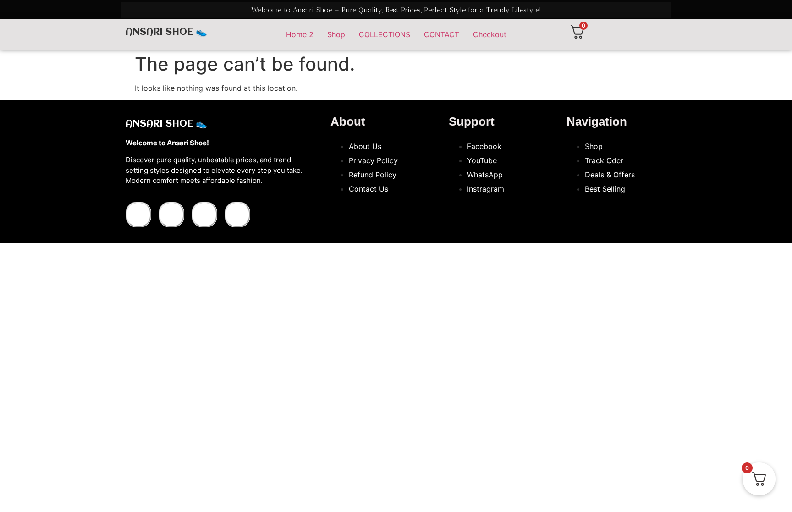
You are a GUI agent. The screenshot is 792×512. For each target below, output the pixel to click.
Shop (336, 34)
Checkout (489, 34)
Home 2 (300, 34)
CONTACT (441, 34)
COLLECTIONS (384, 34)
